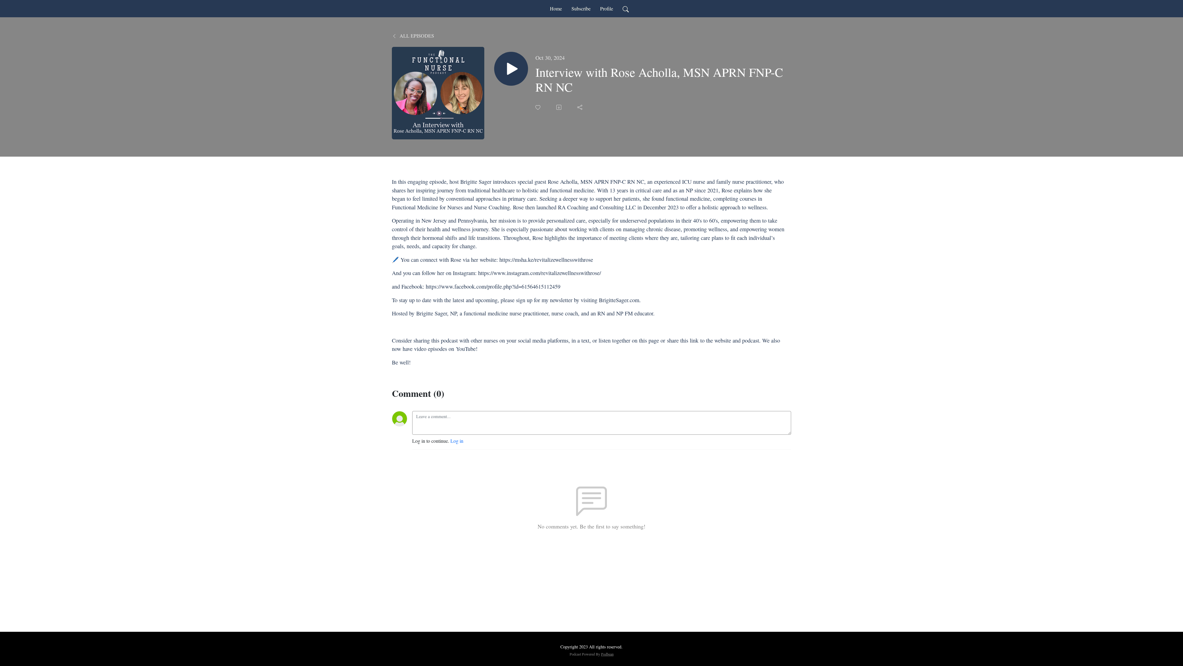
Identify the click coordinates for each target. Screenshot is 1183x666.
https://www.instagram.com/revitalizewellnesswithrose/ (539, 273)
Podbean (607, 654)
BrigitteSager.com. (620, 300)
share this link (682, 340)
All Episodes (416, 35)
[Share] (580, 107)
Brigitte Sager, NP (436, 313)
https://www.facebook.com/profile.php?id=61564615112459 (493, 286)
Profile (606, 8)
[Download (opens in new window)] (559, 107)
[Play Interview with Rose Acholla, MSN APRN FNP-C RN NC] (511, 69)
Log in (456, 441)
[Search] (625, 8)
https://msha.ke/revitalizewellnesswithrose (547, 259)
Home (556, 8)
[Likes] (538, 107)
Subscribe (581, 8)
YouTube (466, 348)
